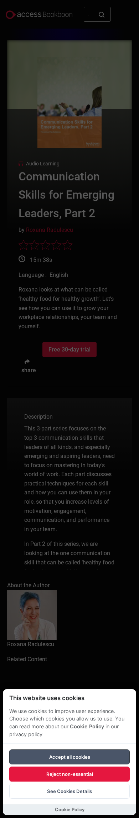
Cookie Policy (87, 726)
